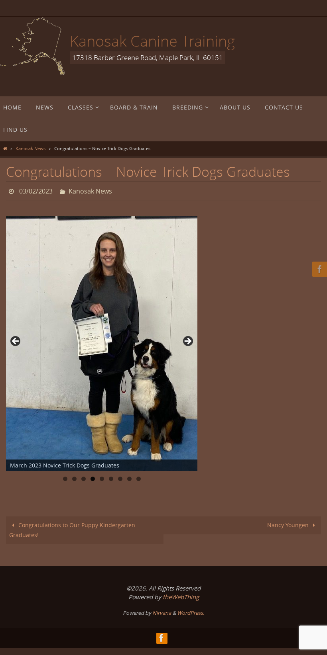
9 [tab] (138, 477)
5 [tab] (102, 477)
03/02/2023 (36, 190)
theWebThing (181, 595)
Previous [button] (16, 340)
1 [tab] (65, 477)
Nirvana (161, 610)
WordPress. (190, 610)
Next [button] (187, 340)
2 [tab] (74, 477)
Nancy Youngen (288, 523)
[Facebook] (318, 269)
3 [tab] (83, 477)
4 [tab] (93, 477)
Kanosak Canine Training (152, 41)
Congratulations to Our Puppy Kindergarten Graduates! (72, 528)
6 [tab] (111, 477)
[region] (101, 341)
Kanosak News (30, 148)
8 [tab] (129, 477)
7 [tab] (120, 477)
